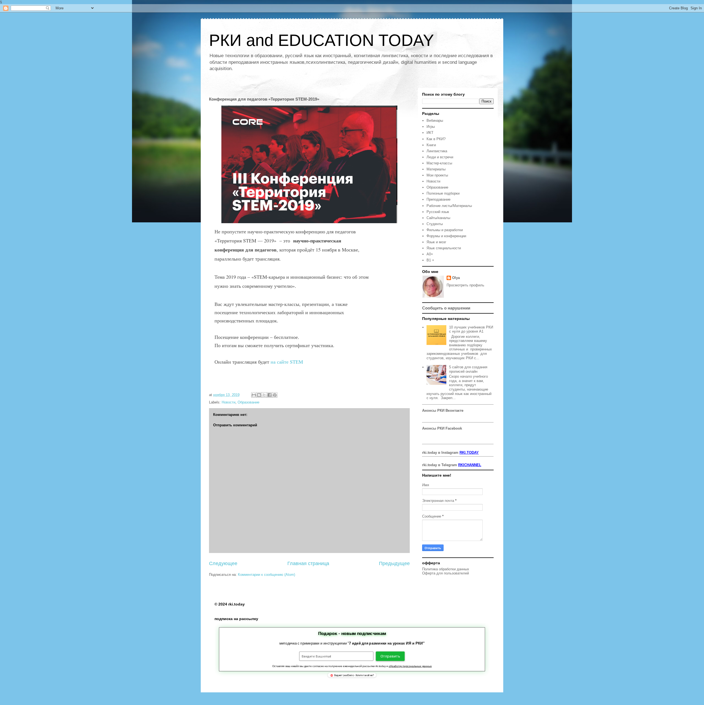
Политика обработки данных (445, 569)
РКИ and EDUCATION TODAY (321, 40)
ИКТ (430, 133)
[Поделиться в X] (264, 395)
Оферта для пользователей (445, 573)
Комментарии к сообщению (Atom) (266, 575)
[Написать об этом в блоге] (259, 395)
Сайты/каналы (438, 218)
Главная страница (308, 563)
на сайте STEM (286, 361)
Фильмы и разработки (445, 230)
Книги (431, 145)
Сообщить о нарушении (446, 308)
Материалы (436, 169)
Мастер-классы (439, 163)
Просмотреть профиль (465, 285)
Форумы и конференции (446, 236)
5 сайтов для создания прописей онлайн (468, 369)
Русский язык (438, 212)
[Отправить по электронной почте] (254, 395)
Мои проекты (437, 175)
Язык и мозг (436, 242)
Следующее (223, 563)
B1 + (430, 260)
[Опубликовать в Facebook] (269, 395)
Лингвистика (437, 151)
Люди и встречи (440, 157)
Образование (248, 402)
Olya (456, 278)
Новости (228, 402)
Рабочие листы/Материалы (449, 206)
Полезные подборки (443, 193)
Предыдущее (394, 563)
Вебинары (435, 120)
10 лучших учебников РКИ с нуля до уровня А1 (471, 329)
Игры (431, 127)
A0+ (430, 254)
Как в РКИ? (436, 139)
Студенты (435, 224)
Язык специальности (444, 248)
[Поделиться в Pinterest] (274, 395)
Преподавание (438, 199)
